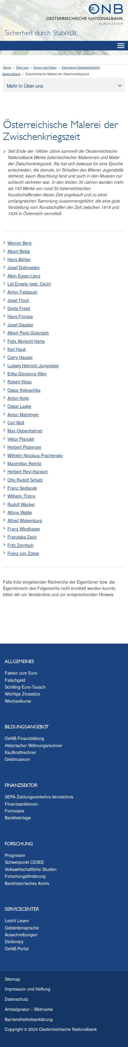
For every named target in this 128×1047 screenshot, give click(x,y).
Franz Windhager (23, 529)
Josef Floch (18, 300)
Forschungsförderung (25, 876)
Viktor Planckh (20, 439)
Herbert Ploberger (24, 447)
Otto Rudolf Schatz (25, 480)
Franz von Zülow (23, 553)
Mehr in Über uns (25, 85)
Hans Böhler (19, 259)
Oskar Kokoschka (23, 390)
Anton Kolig (18, 398)
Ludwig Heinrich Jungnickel (33, 365)
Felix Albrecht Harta (26, 341)
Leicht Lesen (17, 920)
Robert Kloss (19, 382)
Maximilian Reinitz (24, 463)
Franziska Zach (22, 537)
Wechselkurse (18, 701)
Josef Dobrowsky (23, 267)
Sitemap (12, 979)
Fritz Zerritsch (20, 545)
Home (7, 67)
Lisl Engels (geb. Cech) (29, 284)
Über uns (22, 67)
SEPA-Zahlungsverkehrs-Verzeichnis (39, 797)
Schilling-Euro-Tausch (25, 687)
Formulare (14, 811)
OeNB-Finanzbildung (24, 738)
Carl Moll (15, 422)
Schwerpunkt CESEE (24, 862)
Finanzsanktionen (21, 804)
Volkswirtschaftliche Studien (31, 869)
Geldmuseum (17, 759)
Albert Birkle (18, 251)
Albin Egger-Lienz (23, 276)
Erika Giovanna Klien (27, 374)
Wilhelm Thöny (21, 496)
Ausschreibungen (21, 934)
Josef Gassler (20, 325)
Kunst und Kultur (45, 67)
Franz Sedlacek (22, 488)
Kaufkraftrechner (20, 752)
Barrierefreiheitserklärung (29, 1019)
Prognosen (15, 855)
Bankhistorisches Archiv (27, 883)
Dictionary (14, 941)
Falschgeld (15, 680)
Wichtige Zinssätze (22, 694)
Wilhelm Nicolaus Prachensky (35, 455)
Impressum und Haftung (27, 989)
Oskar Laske (19, 406)
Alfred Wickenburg (24, 520)
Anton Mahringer (23, 414)
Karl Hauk (16, 349)
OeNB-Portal (17, 949)
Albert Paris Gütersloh (28, 333)
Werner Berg (19, 243)
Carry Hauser (20, 357)
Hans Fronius (20, 316)
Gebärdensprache (22, 928)
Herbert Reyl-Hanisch (27, 471)
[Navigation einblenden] (121, 45)
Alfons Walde (19, 512)
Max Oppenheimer (25, 431)
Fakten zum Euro (21, 673)
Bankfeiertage (18, 818)
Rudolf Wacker (21, 504)
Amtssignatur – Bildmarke (29, 1009)
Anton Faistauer (22, 292)
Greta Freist (18, 308)
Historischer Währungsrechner (33, 745)
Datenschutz (16, 999)
